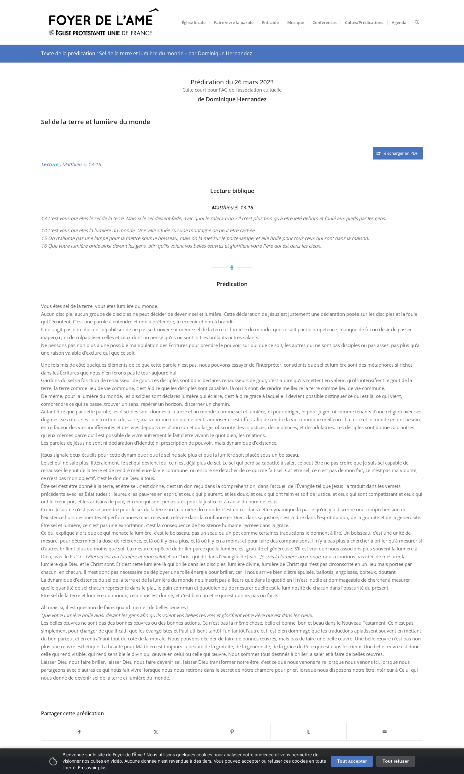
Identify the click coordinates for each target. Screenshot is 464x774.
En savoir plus (92, 767)
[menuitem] (194, 22)
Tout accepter (352, 761)
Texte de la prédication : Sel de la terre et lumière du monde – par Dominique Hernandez (146, 53)
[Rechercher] (417, 22)
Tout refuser (396, 761)
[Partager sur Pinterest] (232, 732)
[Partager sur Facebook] (79, 732)
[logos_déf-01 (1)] (104, 22)
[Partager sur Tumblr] (309, 732)
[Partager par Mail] (385, 732)
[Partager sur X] (156, 732)
